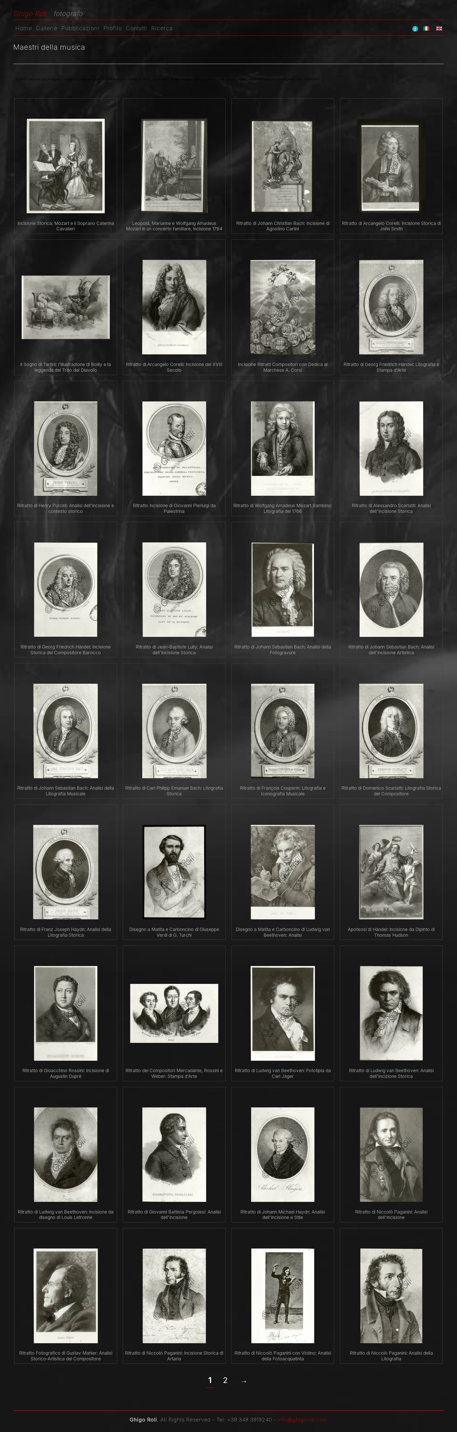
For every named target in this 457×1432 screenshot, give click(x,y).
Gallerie (46, 28)
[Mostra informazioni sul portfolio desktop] (415, 28)
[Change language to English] (439, 28)
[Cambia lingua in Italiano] (426, 28)
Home (23, 28)
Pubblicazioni (80, 28)
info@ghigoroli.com (303, 1420)
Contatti (136, 28)
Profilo (112, 28)
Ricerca (162, 28)
